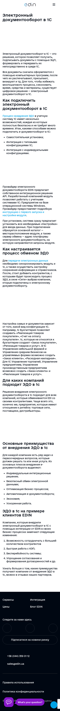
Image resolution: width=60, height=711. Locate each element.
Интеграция (37, 599)
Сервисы (8, 599)
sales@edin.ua (15, 663)
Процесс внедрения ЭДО (18, 116)
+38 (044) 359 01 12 (18, 656)
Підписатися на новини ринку (30, 639)
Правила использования (18, 682)
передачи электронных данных (28, 260)
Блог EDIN (36, 606)
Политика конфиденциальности (23, 691)
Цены (6, 606)
